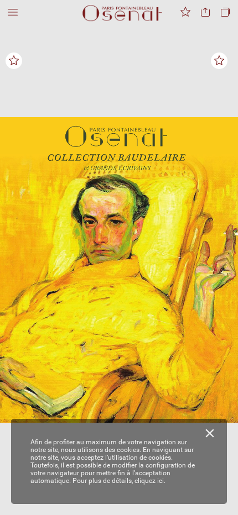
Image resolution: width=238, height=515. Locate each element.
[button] (13, 12)
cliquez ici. (149, 481)
